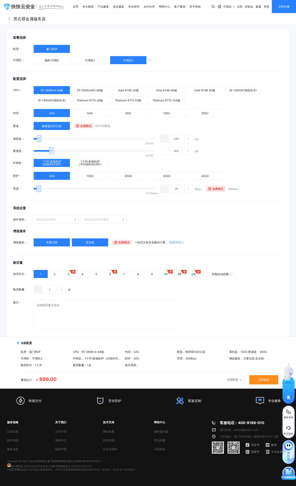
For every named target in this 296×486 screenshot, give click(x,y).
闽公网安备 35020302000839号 (29, 466)
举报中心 (60, 440)
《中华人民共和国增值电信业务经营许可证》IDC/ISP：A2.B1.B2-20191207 (94, 469)
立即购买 (263, 379)
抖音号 (255, 445)
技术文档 (108, 440)
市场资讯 (159, 449)
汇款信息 (12, 431)
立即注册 (284, 6)
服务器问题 (161, 431)
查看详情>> (176, 242)
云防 (239, 6)
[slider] (94, 139)
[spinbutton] (176, 139)
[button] (164, 139)
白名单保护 (110, 449)
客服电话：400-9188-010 (242, 423)
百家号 (255, 451)
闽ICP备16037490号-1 (89, 461)
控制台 (249, 6)
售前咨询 (289, 393)
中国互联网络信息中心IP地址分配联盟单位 (30, 469)
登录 (266, 6)
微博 (274, 445)
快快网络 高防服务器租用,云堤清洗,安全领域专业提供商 (34, 6)
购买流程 (12, 440)
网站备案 (108, 431)
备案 (258, 6)
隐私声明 (60, 449)
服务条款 (12, 449)
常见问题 (159, 440)
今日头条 (277, 451)
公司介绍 (60, 431)
